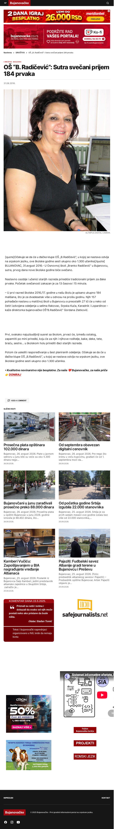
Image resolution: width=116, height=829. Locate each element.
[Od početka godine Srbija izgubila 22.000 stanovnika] (84, 484)
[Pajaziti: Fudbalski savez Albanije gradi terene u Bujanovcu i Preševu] (84, 543)
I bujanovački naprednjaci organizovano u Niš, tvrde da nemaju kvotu (32, 633)
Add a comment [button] (18, 401)
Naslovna (8, 53)
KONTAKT (106, 798)
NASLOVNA (17, 62)
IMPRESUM (8, 798)
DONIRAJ (15, 374)
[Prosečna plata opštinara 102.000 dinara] (29, 426)
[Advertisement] (57, 244)
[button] (5, 3)
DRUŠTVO (20, 53)
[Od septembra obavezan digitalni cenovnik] (84, 426)
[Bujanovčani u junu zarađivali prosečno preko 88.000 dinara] (29, 484)
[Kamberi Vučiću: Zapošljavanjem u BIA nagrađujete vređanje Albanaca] (29, 543)
